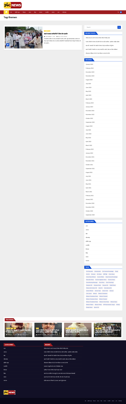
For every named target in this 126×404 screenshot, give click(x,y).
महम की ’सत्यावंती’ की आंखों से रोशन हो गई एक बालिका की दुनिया (99, 45)
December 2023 (90, 72)
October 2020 (89, 211)
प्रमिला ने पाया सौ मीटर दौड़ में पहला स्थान (53, 369)
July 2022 (88, 130)
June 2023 (88, 87)
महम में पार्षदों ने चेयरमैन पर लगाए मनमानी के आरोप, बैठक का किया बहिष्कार (101, 49)
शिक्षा (35, 12)
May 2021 (88, 184)
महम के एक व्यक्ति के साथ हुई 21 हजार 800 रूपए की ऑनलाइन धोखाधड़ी (59, 373)
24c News (99, 274)
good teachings (110, 282)
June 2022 (88, 133)
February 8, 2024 (101, 334)
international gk (107, 288)
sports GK (96, 307)
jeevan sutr (105, 290)
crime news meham (91, 276)
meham (95, 293)
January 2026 (89, 64)
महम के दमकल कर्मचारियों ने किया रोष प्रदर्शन (56, 34)
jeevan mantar (89, 290)
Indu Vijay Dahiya (62, 36)
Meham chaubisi (103, 296)
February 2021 (90, 195)
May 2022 (88, 137)
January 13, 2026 (12, 334)
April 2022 (88, 141)
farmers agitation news (100, 279)
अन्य (58, 12)
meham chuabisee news (92, 301)
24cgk (116, 271)
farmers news (111, 279)
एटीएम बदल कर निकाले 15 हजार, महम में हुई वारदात (55, 380)
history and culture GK (91, 288)
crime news (111, 274)
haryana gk (105, 285)
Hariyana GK (89, 285)
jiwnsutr (111, 290)
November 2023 (90, 76)
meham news (114, 301)
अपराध (53, 12)
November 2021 (90, 160)
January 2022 (89, 153)
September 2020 (90, 215)
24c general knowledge (107, 271)
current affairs (100, 276)
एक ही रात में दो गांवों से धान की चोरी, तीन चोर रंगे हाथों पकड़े (57, 377)
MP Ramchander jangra (109, 304)
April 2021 (88, 187)
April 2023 (88, 95)
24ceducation (97, 271)
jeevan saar (98, 290)
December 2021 (90, 157)
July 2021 (88, 176)
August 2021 (89, 172)
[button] (118, 12)
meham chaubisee (102, 293)
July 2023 (88, 83)
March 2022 (89, 145)
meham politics (89, 304)
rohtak (118, 304)
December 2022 (90, 110)
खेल (86, 233)
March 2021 (89, 191)
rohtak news (89, 307)
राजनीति (47, 12)
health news (113, 285)
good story (101, 282)
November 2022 (90, 114)
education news (90, 279)
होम (11, 12)
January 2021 (89, 199)
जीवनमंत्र (64, 12)
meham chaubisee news (92, 296)
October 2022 (89, 118)
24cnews (93, 274)
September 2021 (90, 168)
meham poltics (98, 304)
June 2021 (88, 180)
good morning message (91, 282)
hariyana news (97, 285)
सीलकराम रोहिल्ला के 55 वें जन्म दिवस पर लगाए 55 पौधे (98, 53)
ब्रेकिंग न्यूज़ (17, 12)
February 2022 (90, 149)
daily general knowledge (111, 276)
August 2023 (89, 79)
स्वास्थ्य (40, 12)
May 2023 (88, 91)
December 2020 (90, 203)
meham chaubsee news (92, 299)
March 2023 (89, 99)
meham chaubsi (103, 299)
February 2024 (90, 68)
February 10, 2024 (72, 334)
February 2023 (90, 103)
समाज (30, 12)
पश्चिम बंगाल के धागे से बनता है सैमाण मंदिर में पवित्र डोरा (98, 37)
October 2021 (89, 164)
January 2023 (89, 106)
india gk (100, 288)
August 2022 (89, 126)
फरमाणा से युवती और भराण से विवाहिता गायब (53, 366)
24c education (89, 271)
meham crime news (104, 301)
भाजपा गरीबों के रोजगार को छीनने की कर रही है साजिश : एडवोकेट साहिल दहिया (102, 41)
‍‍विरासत (24, 12)
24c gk (88, 274)
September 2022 (90, 122)
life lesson (89, 293)
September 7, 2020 (50, 36)
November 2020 (90, 207)
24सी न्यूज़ (105, 274)
